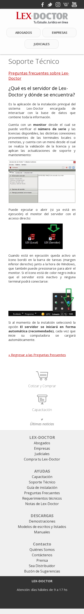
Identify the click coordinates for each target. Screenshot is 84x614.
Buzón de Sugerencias (42, 571)
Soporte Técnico (33, 61)
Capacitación (42, 409)
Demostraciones (42, 521)
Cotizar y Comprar (42, 386)
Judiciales (42, 44)
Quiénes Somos (42, 549)
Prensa (42, 560)
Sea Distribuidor (42, 565)
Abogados (23, 32)
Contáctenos (42, 555)
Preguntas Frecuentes (42, 493)
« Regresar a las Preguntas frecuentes (37, 355)
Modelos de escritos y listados (42, 526)
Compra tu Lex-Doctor (42, 459)
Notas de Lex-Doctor (42, 503)
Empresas (59, 32)
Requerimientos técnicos (42, 498)
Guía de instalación (42, 487)
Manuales (42, 532)
